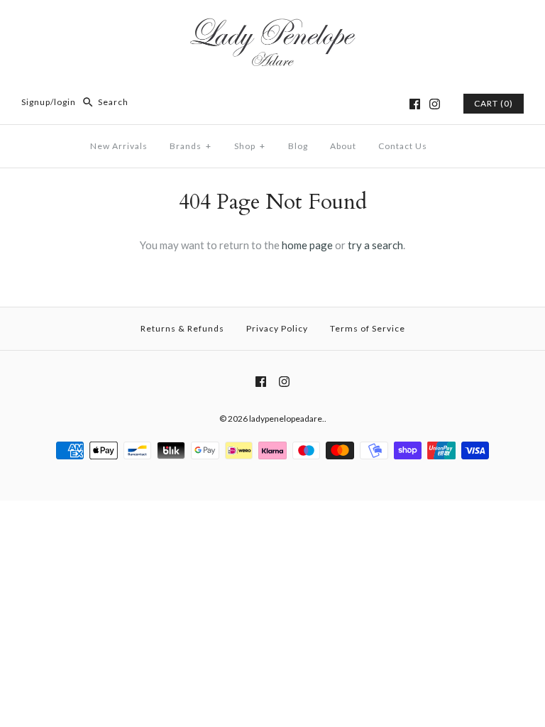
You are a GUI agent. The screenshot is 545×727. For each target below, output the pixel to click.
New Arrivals (119, 146)
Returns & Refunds (182, 328)
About (343, 146)
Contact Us (402, 146)
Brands (190, 146)
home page (307, 245)
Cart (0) (493, 103)
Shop (249, 146)
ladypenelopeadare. (286, 418)
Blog (298, 146)
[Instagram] (434, 104)
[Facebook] (414, 104)
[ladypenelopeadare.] (272, 22)
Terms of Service (367, 328)
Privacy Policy (277, 328)
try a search (375, 245)
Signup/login (48, 102)
